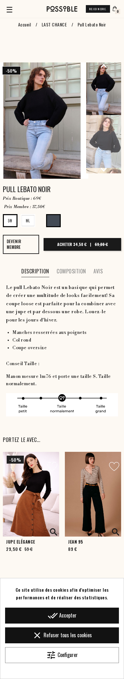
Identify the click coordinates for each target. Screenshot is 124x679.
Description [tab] (35, 271)
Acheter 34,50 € (82, 244)
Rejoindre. (98, 9)
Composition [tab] (71, 271)
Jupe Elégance (20, 542)
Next (103, 169)
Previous (103, 65)
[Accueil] (62, 9)
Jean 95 (75, 542)
